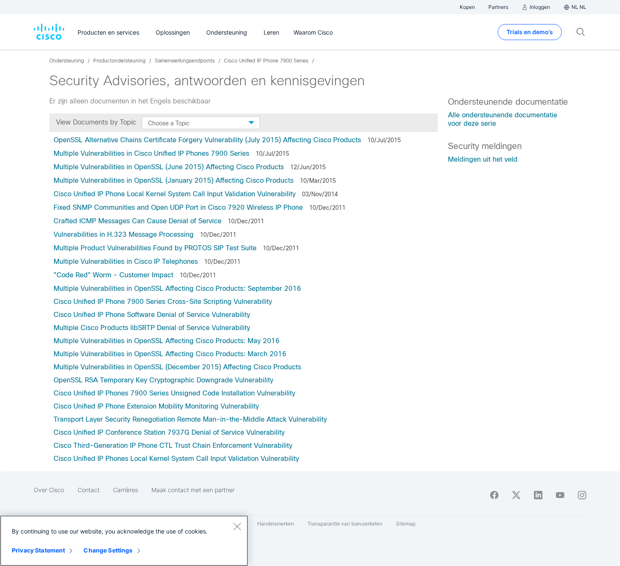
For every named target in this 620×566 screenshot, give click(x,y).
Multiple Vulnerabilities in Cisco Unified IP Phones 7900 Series (151, 153)
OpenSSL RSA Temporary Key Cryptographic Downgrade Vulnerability (163, 380)
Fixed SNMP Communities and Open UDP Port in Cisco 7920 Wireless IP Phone (178, 207)
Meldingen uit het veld (483, 159)
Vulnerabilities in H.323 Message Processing (124, 234)
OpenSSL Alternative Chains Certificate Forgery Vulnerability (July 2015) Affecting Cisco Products (207, 140)
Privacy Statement (38, 550)
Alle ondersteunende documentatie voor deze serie (502, 119)
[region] (124, 540)
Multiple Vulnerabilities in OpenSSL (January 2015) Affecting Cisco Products (174, 180)
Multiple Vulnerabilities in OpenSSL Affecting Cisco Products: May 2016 (168, 340)
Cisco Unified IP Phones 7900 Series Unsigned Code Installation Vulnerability (174, 393)
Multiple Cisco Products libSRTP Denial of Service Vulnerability (152, 327)
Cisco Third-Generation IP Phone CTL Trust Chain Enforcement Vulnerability (173, 445)
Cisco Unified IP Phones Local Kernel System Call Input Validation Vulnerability (176, 458)
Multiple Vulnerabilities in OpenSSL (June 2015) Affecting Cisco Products (169, 167)
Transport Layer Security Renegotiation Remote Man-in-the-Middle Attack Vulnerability (190, 419)
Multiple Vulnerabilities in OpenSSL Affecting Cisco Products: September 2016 (177, 288)
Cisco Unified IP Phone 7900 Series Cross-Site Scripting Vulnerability (163, 301)
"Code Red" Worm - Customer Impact (113, 275)
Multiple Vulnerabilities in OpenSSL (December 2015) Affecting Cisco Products (177, 367)
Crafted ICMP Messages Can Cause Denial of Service (137, 221)
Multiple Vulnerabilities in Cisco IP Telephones (126, 261)
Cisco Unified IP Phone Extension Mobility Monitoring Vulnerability (156, 406)
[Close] (237, 526)
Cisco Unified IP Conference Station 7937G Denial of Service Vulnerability (169, 432)
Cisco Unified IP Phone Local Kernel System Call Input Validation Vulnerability (175, 194)
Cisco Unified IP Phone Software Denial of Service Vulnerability (152, 314)
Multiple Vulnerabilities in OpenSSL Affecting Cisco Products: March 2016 (170, 353)
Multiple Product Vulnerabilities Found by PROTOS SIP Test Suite (155, 248)
